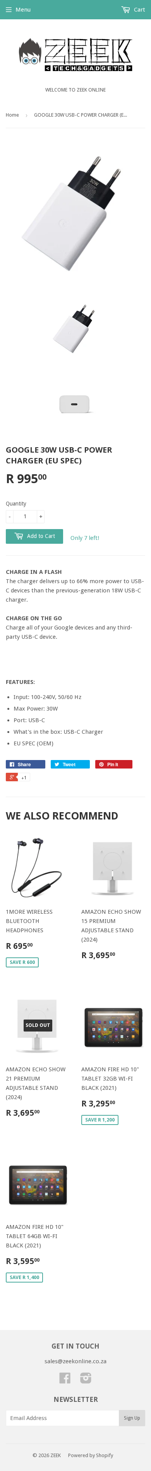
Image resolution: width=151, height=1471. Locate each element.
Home (12, 115)
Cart (138, 9)
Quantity (16, 504)
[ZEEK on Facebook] (65, 1380)
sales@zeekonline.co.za (75, 1361)
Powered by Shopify (90, 1455)
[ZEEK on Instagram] (86, 1380)
